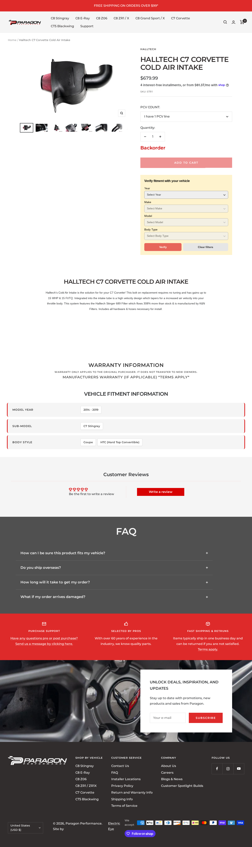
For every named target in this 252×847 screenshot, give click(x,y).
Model (148, 215)
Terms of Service (124, 806)
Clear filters (205, 247)
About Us (168, 766)
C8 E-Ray (82, 18)
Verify (163, 247)
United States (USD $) (20, 828)
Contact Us (120, 766)
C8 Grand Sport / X (150, 18)
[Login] (233, 22)
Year (147, 188)
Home (12, 40)
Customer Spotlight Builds (182, 786)
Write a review (160, 492)
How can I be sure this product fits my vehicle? (62, 553)
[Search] (225, 22)
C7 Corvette (180, 18)
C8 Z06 (101, 18)
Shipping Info (122, 799)
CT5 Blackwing (62, 26)
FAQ (114, 772)
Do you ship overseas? (40, 567)
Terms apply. (208, 649)
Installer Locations (126, 779)
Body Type (151, 229)
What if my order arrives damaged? (52, 597)
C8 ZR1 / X (121, 18)
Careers (167, 772)
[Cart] (242, 22)
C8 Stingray (60, 18)
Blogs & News (172, 779)
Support (87, 26)
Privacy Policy (122, 786)
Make (147, 202)
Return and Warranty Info (132, 792)
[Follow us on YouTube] (238, 768)
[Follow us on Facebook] (217, 768)
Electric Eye (114, 826)
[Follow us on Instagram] (227, 768)
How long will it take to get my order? (55, 582)
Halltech (148, 49)
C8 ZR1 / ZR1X (86, 786)
